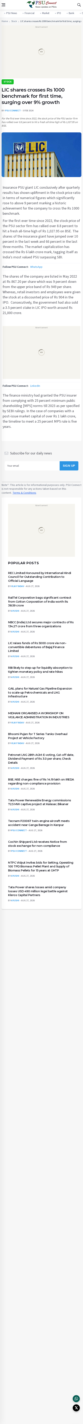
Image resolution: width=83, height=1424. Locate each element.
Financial (29, 13)
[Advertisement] (41, 53)
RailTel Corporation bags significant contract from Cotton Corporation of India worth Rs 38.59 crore (39, 601)
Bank (71, 13)
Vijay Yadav (17, 586)
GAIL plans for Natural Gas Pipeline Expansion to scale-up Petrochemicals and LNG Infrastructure (40, 692)
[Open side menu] (3, 5)
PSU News (11, 13)
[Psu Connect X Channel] (76, 1407)
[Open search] (79, 5)
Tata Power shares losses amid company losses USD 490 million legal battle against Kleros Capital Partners (38, 891)
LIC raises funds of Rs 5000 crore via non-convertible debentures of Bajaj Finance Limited (37, 647)
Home (5, 21)
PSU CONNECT (13, 110)
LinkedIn (35, 386)
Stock (14, 21)
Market (45, 13)
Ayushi (15, 610)
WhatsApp (36, 267)
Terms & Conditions (24, 493)
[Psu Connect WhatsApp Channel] (76, 1398)
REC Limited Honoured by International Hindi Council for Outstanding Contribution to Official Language (39, 576)
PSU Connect (19, 830)
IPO (59, 13)
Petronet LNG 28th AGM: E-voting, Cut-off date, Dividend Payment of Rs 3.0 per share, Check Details (41, 758)
